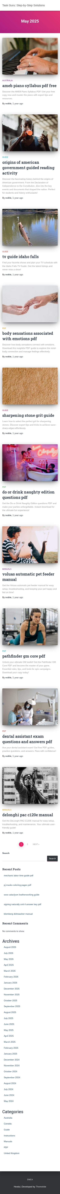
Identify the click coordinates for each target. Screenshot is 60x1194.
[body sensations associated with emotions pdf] (30, 304)
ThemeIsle (41, 1186)
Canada (8, 1123)
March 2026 (10, 971)
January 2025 (10, 1053)
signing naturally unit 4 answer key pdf (22, 904)
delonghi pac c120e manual (27, 814)
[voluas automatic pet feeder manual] (30, 544)
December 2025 (12, 988)
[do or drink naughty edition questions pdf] (30, 462)
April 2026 (9, 965)
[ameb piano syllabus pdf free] (30, 56)
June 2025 (9, 1024)
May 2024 (9, 1101)
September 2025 (12, 1006)
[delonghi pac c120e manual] (30, 785)
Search (6, 853)
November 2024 (12, 1065)
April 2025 (9, 1036)
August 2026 (10, 947)
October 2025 (10, 1000)
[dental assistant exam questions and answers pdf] (30, 706)
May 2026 (9, 959)
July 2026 (8, 953)
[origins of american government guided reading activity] (30, 132)
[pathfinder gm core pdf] (30, 626)
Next (35, 844)
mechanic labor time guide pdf (18, 875)
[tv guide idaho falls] (30, 227)
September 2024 (12, 1077)
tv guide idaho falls (20, 256)
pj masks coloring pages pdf (17, 885)
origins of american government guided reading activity (28, 168)
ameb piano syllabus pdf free (29, 85)
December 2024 (12, 1059)
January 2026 (10, 982)
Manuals (6, 569)
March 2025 (10, 1042)
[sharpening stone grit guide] (30, 386)
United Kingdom (11, 1153)
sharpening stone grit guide (28, 415)
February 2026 (11, 976)
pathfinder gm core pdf (23, 656)
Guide (5, 157)
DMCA (30, 1180)
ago (18, 103)
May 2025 (9, 1030)
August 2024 (10, 1083)
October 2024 (10, 1071)
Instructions (9, 1135)
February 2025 (11, 1048)
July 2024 (8, 1089)
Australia (7, 80)
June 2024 (9, 1095)
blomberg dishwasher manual (18, 914)
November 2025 (12, 994)
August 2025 (10, 1012)
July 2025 (8, 1018)
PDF (4, 328)
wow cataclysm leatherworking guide (21, 894)
